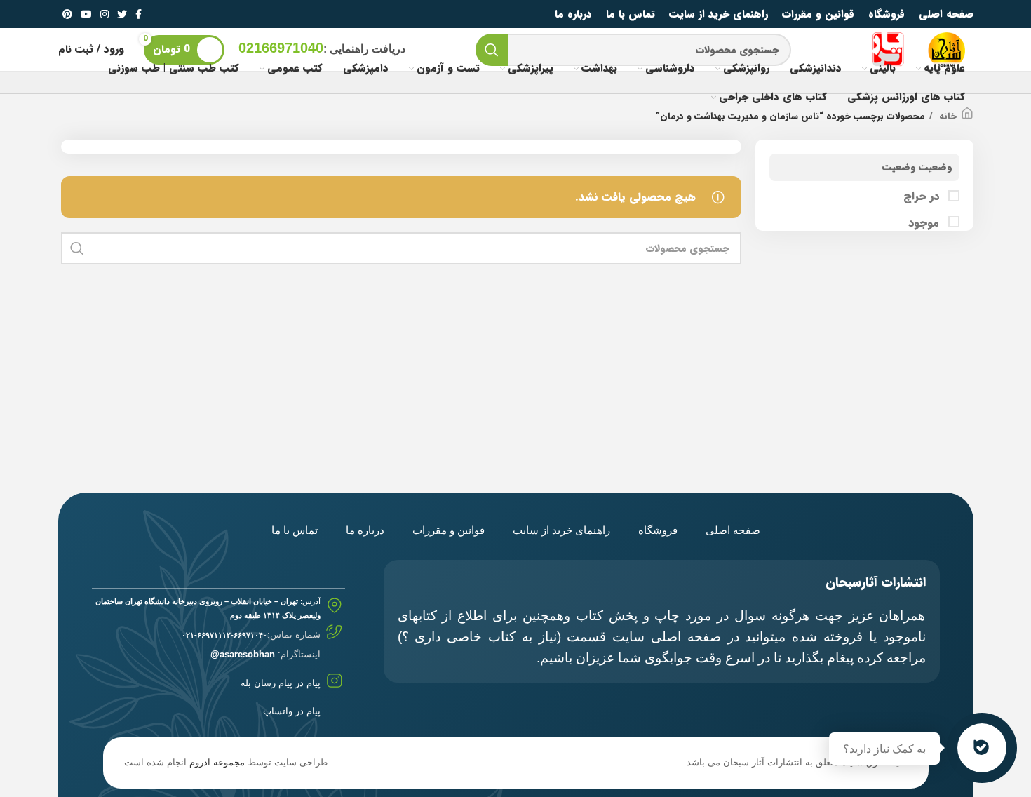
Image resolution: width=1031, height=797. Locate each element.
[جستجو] (492, 50)
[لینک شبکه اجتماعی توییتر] (122, 14)
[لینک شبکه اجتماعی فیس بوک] (138, 14)
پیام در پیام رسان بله (281, 683)
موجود (925, 223)
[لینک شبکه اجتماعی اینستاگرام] (104, 14)
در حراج (923, 196)
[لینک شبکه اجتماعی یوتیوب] (86, 14)
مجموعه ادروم (217, 762)
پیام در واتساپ (292, 711)
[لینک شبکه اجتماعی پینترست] (67, 14)
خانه (946, 116)
